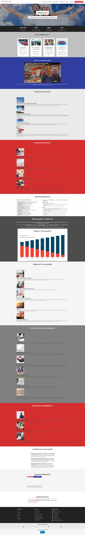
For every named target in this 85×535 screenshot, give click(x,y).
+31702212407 (55, 515)
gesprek (48, 214)
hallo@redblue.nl (55, 517)
